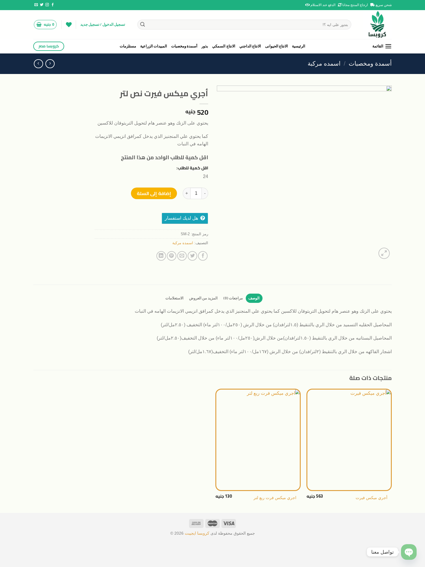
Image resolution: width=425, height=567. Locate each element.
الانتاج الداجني (250, 46)
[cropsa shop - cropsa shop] (376, 24)
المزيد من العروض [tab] (203, 298)
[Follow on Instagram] (47, 5)
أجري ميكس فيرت (371, 497)
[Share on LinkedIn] (161, 256)
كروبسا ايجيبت (196, 533)
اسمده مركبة (324, 63)
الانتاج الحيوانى (276, 46)
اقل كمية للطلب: (192, 167)
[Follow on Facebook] (52, 5)
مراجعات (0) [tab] (233, 298)
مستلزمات (128, 46)
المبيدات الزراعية (153, 46)
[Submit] (142, 24)
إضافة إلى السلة (154, 193)
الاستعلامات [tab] (174, 298)
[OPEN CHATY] (409, 552)
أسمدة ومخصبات (184, 46)
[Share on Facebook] (203, 256)
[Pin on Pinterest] (171, 256)
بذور (205, 46)
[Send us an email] (36, 5)
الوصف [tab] (254, 298)
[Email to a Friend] (182, 256)
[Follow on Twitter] (41, 5)
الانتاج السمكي (223, 46)
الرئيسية (298, 46)
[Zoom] (384, 253)
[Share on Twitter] (192, 256)
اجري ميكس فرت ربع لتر (275, 497)
